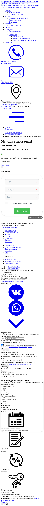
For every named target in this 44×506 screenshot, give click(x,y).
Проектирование (15, 20)
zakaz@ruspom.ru (13, 269)
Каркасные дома (14, 12)
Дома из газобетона (16, 14)
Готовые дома (18, 36)
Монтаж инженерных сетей (18, 18)
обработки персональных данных (20, 347)
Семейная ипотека (15, 25)
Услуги (7, 16)
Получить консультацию (9, 104)
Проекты (8, 11)
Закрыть (4, 504)
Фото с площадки (11, 249)
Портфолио (13, 35)
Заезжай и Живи (10, 260)
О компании (9, 29)
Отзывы (8, 27)
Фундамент (13, 22)
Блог (6, 253)
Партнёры (12, 33)
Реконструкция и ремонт (21, 38)
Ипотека (8, 24)
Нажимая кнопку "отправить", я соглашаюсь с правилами (18, 346)
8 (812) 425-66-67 (7, 106)
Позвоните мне (6, 108)
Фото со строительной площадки (24, 40)
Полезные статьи (15, 31)
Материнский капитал (13, 261)
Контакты (8, 42)
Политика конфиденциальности (12, 282)
